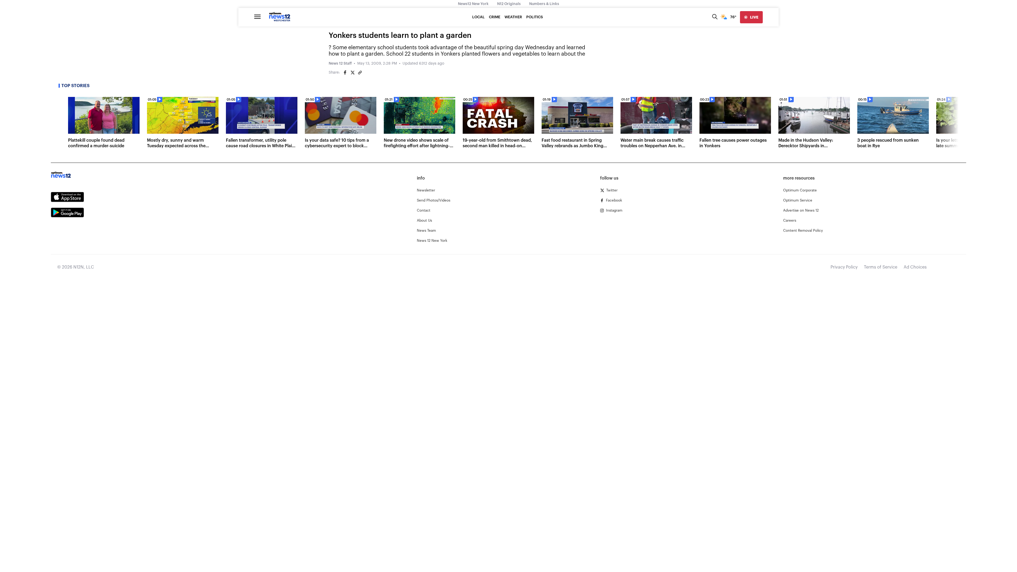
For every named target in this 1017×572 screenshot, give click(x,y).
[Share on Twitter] (352, 72)
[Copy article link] (360, 72)
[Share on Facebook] (345, 72)
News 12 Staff (340, 63)
